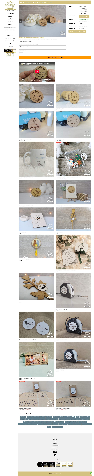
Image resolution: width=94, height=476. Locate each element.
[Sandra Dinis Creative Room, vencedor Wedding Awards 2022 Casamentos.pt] (8, 54)
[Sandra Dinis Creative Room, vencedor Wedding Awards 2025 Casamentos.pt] (6, 50)
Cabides (42, 419)
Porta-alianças (54, 419)
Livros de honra (77, 419)
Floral (41, 37)
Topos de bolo (36, 419)
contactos (10, 46)
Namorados (23, 416)
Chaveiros (55, 424)
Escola (49, 426)
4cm (29, 37)
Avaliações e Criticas (55, 447)
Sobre (55, 441)
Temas (10, 24)
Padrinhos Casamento (47, 424)
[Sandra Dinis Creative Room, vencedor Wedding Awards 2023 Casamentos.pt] (14, 50)
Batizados (9, 16)
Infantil (30, 421)
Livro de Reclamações (55, 449)
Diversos (22, 419)
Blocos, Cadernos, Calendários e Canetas (26, 424)
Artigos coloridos (69, 424)
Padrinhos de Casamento (10, 27)
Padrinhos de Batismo (10, 30)
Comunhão (56, 416)
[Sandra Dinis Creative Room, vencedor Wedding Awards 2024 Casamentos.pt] (10, 50)
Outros (10, 21)
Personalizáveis (35, 37)
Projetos (25, 421)
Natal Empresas (77, 424)
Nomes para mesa (37, 421)
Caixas (44, 421)
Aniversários (62, 416)
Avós (88, 416)
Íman (61, 426)
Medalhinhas (23, 37)
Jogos (67, 421)
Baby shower (29, 419)
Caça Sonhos (38, 424)
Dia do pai (50, 421)
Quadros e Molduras (74, 421)
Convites (48, 419)
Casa (77, 416)
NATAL (10, 32)
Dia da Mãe (30, 416)
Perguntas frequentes (10, 38)
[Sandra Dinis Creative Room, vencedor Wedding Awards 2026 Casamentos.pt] (40, 464)
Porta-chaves (55, 426)
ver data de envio (84, 16)
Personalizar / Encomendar (77, 31)
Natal (73, 416)
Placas (61, 419)
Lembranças (49, 416)
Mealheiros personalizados (58, 421)
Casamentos (10, 13)
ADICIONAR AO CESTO (54, 57)
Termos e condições (54, 445)
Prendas (10, 19)
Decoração (62, 424)
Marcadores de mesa (68, 419)
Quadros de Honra (85, 419)
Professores (83, 416)
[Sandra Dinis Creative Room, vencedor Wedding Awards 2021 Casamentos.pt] (12, 54)
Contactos (10, 35)
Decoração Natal (83, 421)
